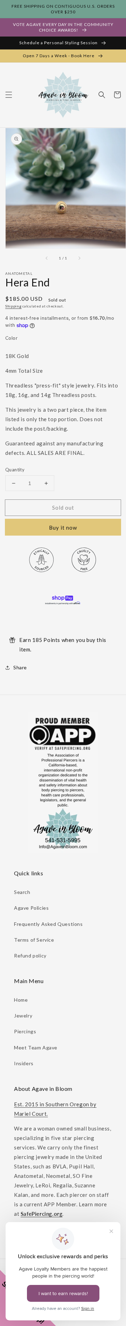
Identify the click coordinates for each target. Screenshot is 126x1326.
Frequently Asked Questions (48, 924)
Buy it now (63, 527)
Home (21, 1000)
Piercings (25, 1031)
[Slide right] (79, 258)
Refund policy (30, 956)
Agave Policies (31, 908)
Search (22, 892)
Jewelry (23, 1016)
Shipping (13, 306)
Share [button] (20, 667)
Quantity (14, 469)
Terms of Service (34, 940)
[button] (8, 94)
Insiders (24, 1063)
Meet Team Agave (35, 1047)
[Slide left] (47, 258)
